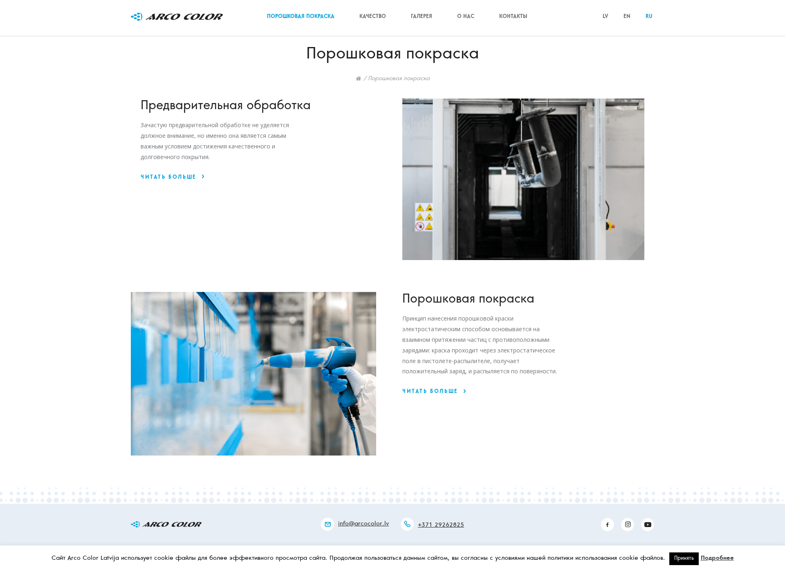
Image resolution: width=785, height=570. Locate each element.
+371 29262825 (441, 525)
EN (627, 17)
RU (649, 17)
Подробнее (717, 558)
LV (605, 17)
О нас (465, 17)
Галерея (421, 17)
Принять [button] (684, 558)
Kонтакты (513, 17)
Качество (372, 17)
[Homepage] (358, 78)
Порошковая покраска (300, 17)
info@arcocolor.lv (363, 524)
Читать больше (169, 177)
